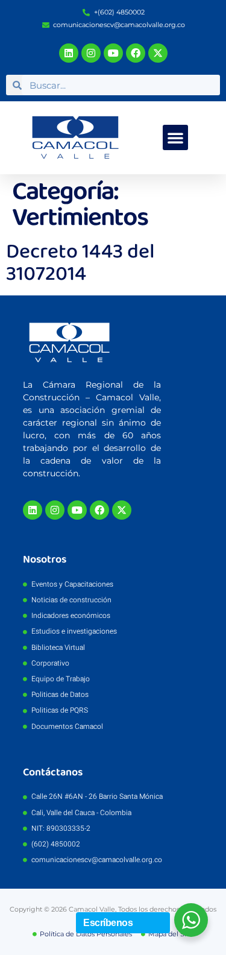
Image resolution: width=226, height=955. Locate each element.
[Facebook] (135, 53)
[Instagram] (91, 53)
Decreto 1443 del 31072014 (80, 263)
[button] (175, 137)
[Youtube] (113, 53)
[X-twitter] (158, 53)
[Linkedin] (68, 53)
